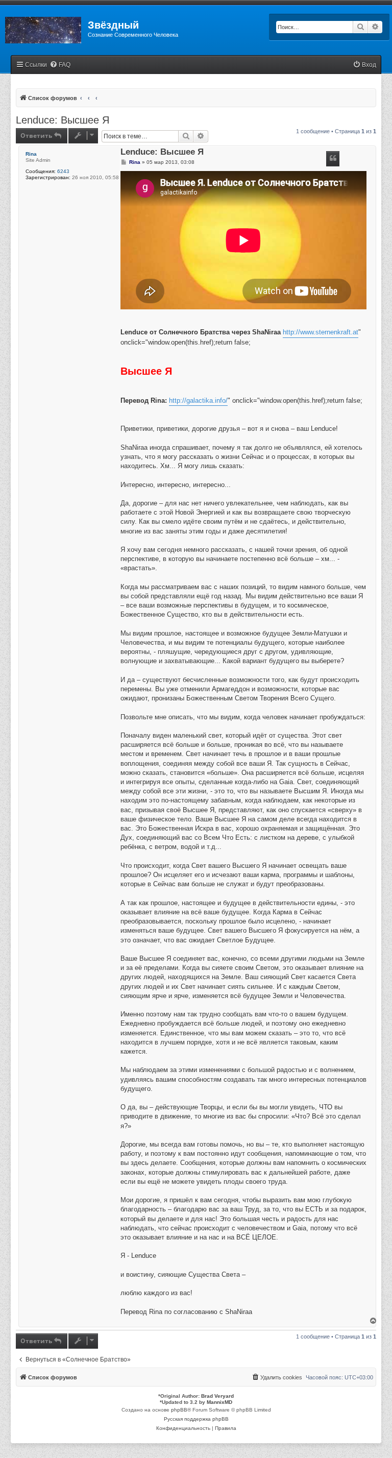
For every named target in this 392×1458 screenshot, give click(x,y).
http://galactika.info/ (198, 400)
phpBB (179, 1410)
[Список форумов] (44, 28)
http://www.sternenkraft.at (320, 332)
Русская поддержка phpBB (196, 1419)
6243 (63, 171)
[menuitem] (60, 65)
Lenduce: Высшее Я (62, 120)
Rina (31, 154)
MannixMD (219, 1402)
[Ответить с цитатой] (332, 158)
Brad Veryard (217, 1396)
